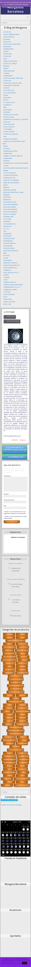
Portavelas (16, 746)
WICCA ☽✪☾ (7, 304)
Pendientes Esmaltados (16, 730)
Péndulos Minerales (9, 740)
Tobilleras (7, 779)
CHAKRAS (6, 73)
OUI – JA (6, 229)
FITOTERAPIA (7, 129)
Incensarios (22, 705)
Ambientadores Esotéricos (16, 641)
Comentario (7, 476)
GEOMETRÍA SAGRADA (10, 139)
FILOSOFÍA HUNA (8, 124)
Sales (10, 769)
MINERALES (7, 200)
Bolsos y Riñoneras (9, 657)
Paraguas (9, 724)
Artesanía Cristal (22, 650)
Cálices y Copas (10, 669)
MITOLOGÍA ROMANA (10, 212)
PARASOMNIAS (8, 241)
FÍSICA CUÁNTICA (8, 127)
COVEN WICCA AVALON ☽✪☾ (12, 83)
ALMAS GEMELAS (8, 37)
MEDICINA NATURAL (9, 190)
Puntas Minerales (10, 762)
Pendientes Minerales (16, 734)
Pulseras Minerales (9, 759)
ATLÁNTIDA (7, 56)
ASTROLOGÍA (7, 54)
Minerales (9, 718)
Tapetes (9, 775)
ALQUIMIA (6, 39)
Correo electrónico (9, 500)
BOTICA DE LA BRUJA (10, 63)
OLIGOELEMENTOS (9, 224)
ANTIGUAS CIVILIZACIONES (12, 44)
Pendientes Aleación (16, 727)
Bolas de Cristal (9, 653)
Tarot (22, 775)
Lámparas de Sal (22, 708)
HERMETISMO (7, 153)
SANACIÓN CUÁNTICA (10, 263)
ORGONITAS (7, 226)
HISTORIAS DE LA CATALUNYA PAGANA (15, 163)
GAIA (4, 136)
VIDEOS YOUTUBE (9, 302)
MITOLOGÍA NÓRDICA (10, 209)
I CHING (5, 166)
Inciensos (9, 708)
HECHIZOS (6, 149)
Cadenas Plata (22, 663)
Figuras (16, 698)
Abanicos (10, 634)
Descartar (25, 4)
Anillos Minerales (10, 647)
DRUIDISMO (7, 97)
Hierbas (9, 705)
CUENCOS (6, 88)
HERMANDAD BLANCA (10, 151)
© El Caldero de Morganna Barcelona (15, 7)
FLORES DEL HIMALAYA (10, 134)
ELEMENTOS (7, 105)
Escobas (9, 695)
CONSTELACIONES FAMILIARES (13, 78)
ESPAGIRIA (6, 112)
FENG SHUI (6, 122)
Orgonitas (22, 721)
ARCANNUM (7, 46)
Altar (22, 637)
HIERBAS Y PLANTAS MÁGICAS (12, 156)
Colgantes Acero (22, 673)
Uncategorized (9, 294)
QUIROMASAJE (7, 246)
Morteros (22, 718)
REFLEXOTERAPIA (8, 248)
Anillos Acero (22, 644)
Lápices (7, 711)
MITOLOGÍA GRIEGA (9, 207)
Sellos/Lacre (22, 769)
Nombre (6, 494)
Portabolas (10, 743)
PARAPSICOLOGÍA (9, 238)
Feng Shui (22, 695)
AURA (5, 59)
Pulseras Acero (22, 753)
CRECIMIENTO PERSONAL (11, 85)
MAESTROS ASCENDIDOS (11, 183)
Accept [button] (24, 963)
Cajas (9, 666)
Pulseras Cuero (23, 756)
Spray (24, 772)
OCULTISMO (7, 219)
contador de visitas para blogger (11, 805)
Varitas (9, 782)
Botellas (24, 657)
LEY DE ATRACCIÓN (9, 173)
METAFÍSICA (7, 197)
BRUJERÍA (6, 66)
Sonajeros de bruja (10, 772)
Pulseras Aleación (10, 756)
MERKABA (6, 195)
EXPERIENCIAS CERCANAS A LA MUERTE (15, 119)
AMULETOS (7, 42)
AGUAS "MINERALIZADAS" (11, 34)
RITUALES (6, 255)
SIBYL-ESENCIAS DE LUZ (11, 272)
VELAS (5, 297)
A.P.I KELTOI (7, 32)
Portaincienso (22, 743)
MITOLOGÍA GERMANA (10, 204)
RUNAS (5, 258)
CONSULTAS (7, 80)
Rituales (10, 766)
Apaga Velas (9, 650)
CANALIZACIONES (9, 71)
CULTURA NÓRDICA (9, 93)
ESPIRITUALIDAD (8, 117)
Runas (22, 766)
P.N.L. (5, 231)
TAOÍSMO (6, 277)
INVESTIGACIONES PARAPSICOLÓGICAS (15, 168)
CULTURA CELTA (8, 90)
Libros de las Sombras (22, 711)
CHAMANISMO (7, 76)
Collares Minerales (16, 689)
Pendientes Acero (22, 724)
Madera (22, 714)
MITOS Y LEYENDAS (9, 214)
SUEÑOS (6, 275)
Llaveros (10, 714)
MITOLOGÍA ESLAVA (9, 202)
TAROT (5, 280)
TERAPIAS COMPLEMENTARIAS (13, 285)
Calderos (22, 666)
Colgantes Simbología (16, 685)
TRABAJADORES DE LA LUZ (11, 287)
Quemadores (23, 762)
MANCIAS (6, 187)
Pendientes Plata (10, 737)
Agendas (10, 637)
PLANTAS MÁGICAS (9, 243)
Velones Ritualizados (22, 785)
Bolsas (23, 653)
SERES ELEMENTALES (10, 268)
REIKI (5, 253)
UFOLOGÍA (6, 292)
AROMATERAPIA (8, 49)
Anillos (9, 644)
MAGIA (5, 185)
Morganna (23, 440)
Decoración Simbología (16, 692)
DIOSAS (5, 95)
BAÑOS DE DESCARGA (10, 61)
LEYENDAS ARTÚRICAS (10, 175)
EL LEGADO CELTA (9, 102)
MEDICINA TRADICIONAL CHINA (13, 192)
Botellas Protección (10, 660)
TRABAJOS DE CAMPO (10, 289)
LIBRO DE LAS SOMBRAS (11, 180)
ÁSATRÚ (6, 51)
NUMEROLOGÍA (8, 217)
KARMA (5, 170)
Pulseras (10, 753)
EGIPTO (5, 100)
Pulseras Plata (24, 759)
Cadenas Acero (10, 663)
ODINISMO (6, 221)
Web (5, 506)
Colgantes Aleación (16, 676)
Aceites (22, 634)
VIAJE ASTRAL (7, 299)
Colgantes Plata (16, 682)
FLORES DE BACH (8, 131)
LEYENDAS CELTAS (9, 178)
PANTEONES (7, 236)
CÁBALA (5, 68)
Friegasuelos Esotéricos (16, 702)
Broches (24, 660)
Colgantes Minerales (16, 679)
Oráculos (10, 721)
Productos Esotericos (16, 750)
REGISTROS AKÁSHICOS (10, 251)
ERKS (5, 107)
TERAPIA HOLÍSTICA (9, 282)
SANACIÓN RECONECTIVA (11, 265)
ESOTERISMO (7, 110)
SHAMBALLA (7, 270)
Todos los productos (22, 779)
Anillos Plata (23, 647)
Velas (22, 782)
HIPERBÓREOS (7, 158)
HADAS (5, 146)
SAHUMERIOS (7, 260)
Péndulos (23, 737)
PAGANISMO (7, 234)
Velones (7, 785)
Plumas (24, 740)
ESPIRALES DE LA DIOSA (10, 115)
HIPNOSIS (6, 161)
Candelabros (9, 673)
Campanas (22, 669)
